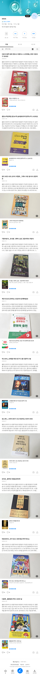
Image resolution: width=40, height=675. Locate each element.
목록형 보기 (37, 49)
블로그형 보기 (33, 49)
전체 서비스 (37, 2)
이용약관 (22, 664)
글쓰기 (20, 670)
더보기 (33, 2)
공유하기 (37, 110)
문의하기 (27, 664)
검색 (29, 2)
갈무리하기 (33, 110)
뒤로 (3, 2)
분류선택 (2, 49)
